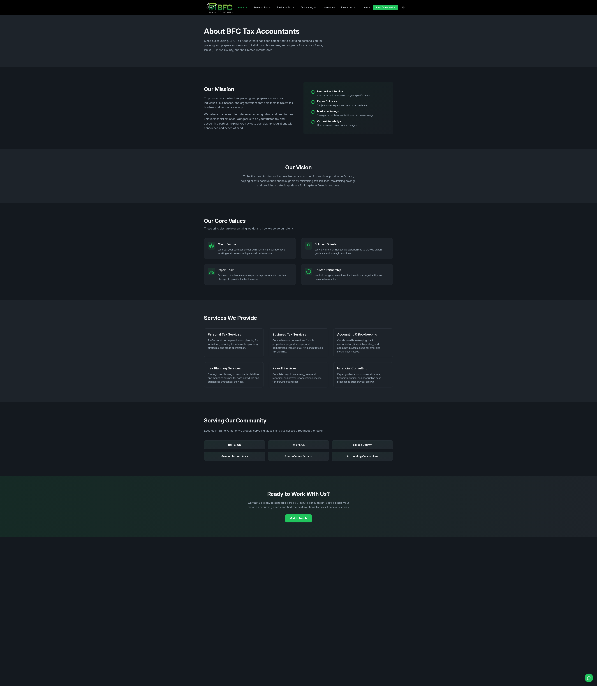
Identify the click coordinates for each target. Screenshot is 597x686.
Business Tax (284, 7)
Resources (347, 7)
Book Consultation (385, 7)
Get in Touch (298, 518)
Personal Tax (261, 7)
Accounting (307, 7)
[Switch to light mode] (403, 7)
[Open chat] (589, 678)
